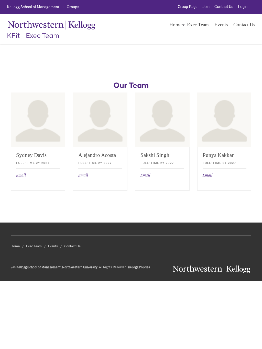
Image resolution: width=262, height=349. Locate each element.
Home (175, 24)
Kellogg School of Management (33, 7)
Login (242, 6)
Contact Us (223, 6)
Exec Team (198, 24)
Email (21, 175)
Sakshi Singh (154, 155)
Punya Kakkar (218, 155)
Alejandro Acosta (97, 155)
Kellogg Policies (139, 267)
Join (206, 6)
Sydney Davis (31, 155)
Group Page (188, 6)
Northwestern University (79, 267)
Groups (73, 7)
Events (221, 24)
